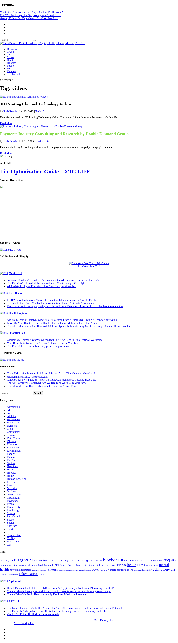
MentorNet (15, 273)
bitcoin (98, 560)
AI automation (38, 560)
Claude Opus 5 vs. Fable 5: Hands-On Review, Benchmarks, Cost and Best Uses (51, 379)
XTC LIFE (77, 171)
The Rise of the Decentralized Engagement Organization (38, 346)
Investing (12, 482)
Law (9, 485)
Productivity (13, 507)
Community (13, 431)
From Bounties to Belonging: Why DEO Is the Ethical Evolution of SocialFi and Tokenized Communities (65, 306)
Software (12, 525)
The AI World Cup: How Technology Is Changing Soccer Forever (43, 385)
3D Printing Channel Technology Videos (35, 104)
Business (12, 48)
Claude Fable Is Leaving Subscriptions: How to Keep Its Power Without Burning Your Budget (59, 591)
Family (11, 453)
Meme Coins (14, 494)
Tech (9, 54)
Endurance (13, 447)
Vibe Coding (14, 541)
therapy (3, 574)
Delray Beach (66, 565)
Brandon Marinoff (144, 561)
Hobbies (11, 62)
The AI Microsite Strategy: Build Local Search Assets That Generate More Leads (51, 373)
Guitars (11, 463)
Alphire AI (15, 581)
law (146, 565)
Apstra (51, 561)
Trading (11, 538)
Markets (11, 491)
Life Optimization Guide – (32, 171)
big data (89, 560)
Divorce (11, 441)
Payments (12, 500)
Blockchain (13, 422)
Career (10, 428)
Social (10, 522)
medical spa (153, 565)
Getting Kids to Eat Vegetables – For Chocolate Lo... (29, 18)
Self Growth (14, 74)
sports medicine (140, 570)
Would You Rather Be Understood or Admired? (33, 614)
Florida (122, 565)
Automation (13, 419)
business (157, 560)
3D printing (4, 561)
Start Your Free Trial (89, 266)
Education (12, 444)
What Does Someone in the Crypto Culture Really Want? (31, 12)
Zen (9, 544)
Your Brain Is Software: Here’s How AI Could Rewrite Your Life (43, 343)
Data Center (13, 438)
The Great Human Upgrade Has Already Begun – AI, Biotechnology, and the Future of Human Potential (64, 607)
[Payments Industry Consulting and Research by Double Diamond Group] (41, 126)
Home (10, 475)
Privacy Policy (43, 623)
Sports (10, 57)
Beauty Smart (77, 561)
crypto (169, 559)
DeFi (55, 565)
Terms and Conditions (79, 623)
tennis (173, 570)
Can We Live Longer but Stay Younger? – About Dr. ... (30, 15)
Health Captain (18, 313)
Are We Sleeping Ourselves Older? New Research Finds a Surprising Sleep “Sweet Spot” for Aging (62, 319)
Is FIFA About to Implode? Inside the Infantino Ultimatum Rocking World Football (52, 300)
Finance (11, 71)
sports (130, 569)
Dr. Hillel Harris (110, 565)
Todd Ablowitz (13, 574)
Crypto (11, 51)
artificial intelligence (63, 561)
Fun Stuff (12, 460)
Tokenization (14, 535)
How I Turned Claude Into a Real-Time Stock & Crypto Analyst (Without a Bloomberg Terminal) (60, 588)
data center (11, 565)
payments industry (83, 570)
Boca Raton (130, 560)
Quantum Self (17, 332)
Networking (13, 497)
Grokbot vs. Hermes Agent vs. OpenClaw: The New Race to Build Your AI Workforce (54, 339)
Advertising (13, 406)
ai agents (21, 560)
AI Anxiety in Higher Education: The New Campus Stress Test (41, 286)
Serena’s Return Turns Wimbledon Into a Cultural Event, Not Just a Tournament (51, 303)
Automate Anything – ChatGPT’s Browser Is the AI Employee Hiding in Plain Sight (53, 280)
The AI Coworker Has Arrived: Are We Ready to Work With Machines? (46, 382)
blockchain (113, 559)
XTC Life (14, 601)
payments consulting (67, 570)
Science (11, 513)
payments (53, 569)
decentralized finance (39, 565)
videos (41, 574)
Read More (6, 123)
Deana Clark (23, 565)
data (2, 565)
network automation (20, 569)
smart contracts (118, 569)
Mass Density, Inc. (104, 620)
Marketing (12, 488)
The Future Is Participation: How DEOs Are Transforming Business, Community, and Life (56, 611)
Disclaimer (59, 623)
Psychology (13, 510)
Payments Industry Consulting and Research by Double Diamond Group (64, 134)
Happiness (12, 466)
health (131, 565)
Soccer (10, 519)
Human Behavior (16, 478)
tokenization (28, 574)
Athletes (11, 416)
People (10, 65)
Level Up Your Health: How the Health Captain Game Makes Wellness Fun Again (52, 323)
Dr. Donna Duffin (93, 565)
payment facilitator (39, 570)
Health (10, 60)
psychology (100, 569)
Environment (14, 450)
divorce (79, 565)
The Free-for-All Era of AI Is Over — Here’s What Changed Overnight (46, 283)
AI (8, 68)
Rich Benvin (10, 111)
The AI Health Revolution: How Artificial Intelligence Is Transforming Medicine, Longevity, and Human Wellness (69, 326)
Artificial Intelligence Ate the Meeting (27, 376)
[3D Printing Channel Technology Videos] (24, 96)
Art (9, 413)
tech (149, 570)
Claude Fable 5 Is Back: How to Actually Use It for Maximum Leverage (46, 594)
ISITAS (141, 565)
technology (160, 569)
